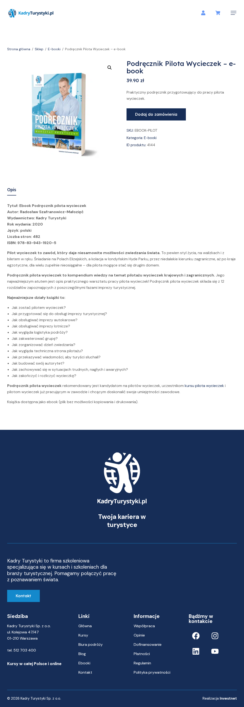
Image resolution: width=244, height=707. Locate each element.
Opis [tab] (11, 189)
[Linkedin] (196, 651)
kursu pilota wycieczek (204, 385)
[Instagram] (215, 636)
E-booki (54, 49)
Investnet (228, 698)
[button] (233, 13)
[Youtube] (215, 651)
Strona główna (18, 49)
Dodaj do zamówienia (156, 114)
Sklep (39, 49)
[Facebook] (196, 636)
